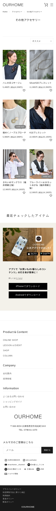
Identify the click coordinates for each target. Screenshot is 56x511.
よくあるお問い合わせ (13, 396)
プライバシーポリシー (12, 489)
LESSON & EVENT (12, 345)
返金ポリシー (8, 499)
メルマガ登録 (13, 474)
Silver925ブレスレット (40, 82)
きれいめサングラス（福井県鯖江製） (14, 183)
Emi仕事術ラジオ (14, 469)
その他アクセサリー (34, 12)
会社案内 (7, 373)
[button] (51, 5)
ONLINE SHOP (10, 340)
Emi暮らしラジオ (37, 465)
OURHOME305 (14, 460)
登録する (47, 450)
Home (5, 12)
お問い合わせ (9, 407)
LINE (42, 469)
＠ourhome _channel (16, 465)
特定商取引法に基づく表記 (14, 492)
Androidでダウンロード (27, 295)
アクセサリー (17, 12)
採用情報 (7, 379)
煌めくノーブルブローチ (14, 132)
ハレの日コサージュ (12, 82)
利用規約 (6, 496)
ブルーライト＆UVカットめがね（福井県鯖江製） (40, 185)
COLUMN (8, 356)
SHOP (6, 350)
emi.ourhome (31, 460)
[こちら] (19, 278)
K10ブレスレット (37, 132)
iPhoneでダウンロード (28, 286)
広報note (30, 469)
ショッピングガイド (12, 401)
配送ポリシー (8, 502)
